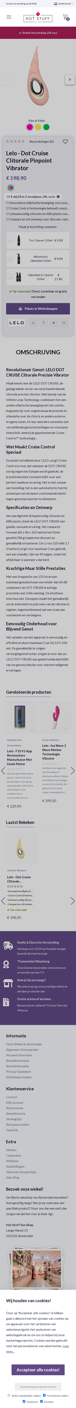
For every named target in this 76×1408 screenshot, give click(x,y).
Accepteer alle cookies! (38, 1369)
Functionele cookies (58, 1395)
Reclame (49, 1401)
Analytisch (32, 1401)
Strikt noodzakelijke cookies (26, 1395)
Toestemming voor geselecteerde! (38, 1386)
